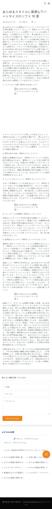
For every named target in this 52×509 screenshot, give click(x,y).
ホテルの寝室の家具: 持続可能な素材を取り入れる (14, 478)
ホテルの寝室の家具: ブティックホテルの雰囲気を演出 (39, 467)
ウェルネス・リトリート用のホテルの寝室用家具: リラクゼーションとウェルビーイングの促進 (39, 472)
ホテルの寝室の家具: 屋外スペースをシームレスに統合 (14, 457)
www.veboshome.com (32, 502)
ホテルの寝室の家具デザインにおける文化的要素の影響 (14, 462)
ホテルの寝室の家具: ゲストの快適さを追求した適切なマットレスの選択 (39, 462)
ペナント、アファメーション (15, 443)
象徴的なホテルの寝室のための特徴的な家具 (14, 472)
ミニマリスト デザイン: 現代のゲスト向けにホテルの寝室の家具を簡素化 (14, 467)
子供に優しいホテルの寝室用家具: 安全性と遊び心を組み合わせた (39, 457)
